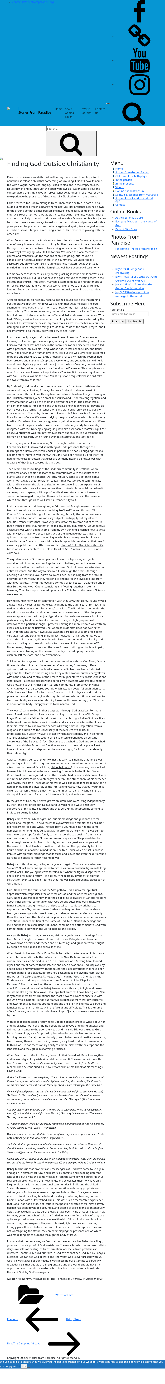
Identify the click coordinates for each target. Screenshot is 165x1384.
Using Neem (44, 1319)
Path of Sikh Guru (126, 229)
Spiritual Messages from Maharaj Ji (136, 194)
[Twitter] (139, 36)
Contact (120, 204)
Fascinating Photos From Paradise (136, 249)
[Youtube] (139, 60)
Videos (119, 187)
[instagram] (139, 84)
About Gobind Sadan (69, 112)
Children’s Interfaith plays (131, 176)
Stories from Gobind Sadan (132, 172)
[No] (28, 1367)
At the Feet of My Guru (129, 217)
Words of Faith (87, 111)
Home (58, 109)
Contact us (100, 111)
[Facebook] (139, 12)
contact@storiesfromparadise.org (33, 2)
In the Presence (124, 183)
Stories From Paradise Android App (134, 200)
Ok (24, 1366)
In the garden (123, 180)
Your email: (117, 309)
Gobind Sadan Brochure (130, 191)
